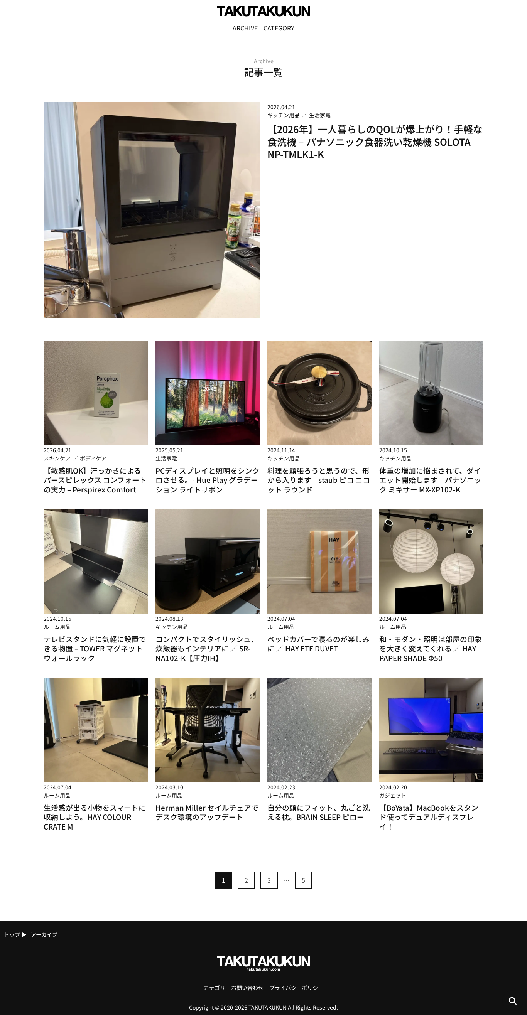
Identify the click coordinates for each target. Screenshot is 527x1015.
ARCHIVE (245, 27)
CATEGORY (279, 27)
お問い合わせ (247, 987)
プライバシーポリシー (296, 987)
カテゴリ (214, 987)
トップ (12, 934)
